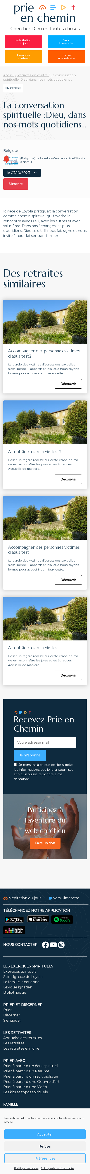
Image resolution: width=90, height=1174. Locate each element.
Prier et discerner (23, 1005)
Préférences (45, 1158)
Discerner (11, 1015)
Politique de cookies (26, 1168)
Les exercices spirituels (28, 966)
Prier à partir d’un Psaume (26, 1071)
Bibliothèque (14, 992)
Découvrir (68, 384)
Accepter (45, 1134)
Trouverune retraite (66, 56)
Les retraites (17, 1033)
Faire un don (45, 843)
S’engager (12, 1020)
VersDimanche (66, 41)
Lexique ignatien (17, 987)
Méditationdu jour (23, 41)
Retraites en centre (32, 75)
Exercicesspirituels (23, 56)
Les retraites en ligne (21, 1048)
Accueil (8, 75)
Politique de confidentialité (57, 1168)
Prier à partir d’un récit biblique (30, 1076)
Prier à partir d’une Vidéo (25, 1087)
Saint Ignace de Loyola (23, 977)
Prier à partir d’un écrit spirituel (30, 1066)
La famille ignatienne (21, 982)
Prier (7, 1010)
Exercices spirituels (19, 971)
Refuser (45, 1146)
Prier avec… (15, 1061)
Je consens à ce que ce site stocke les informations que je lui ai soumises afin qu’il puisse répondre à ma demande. (43, 772)
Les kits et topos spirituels (25, 1092)
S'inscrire (16, 184)
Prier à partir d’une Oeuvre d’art (31, 1082)
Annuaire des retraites (22, 1038)
